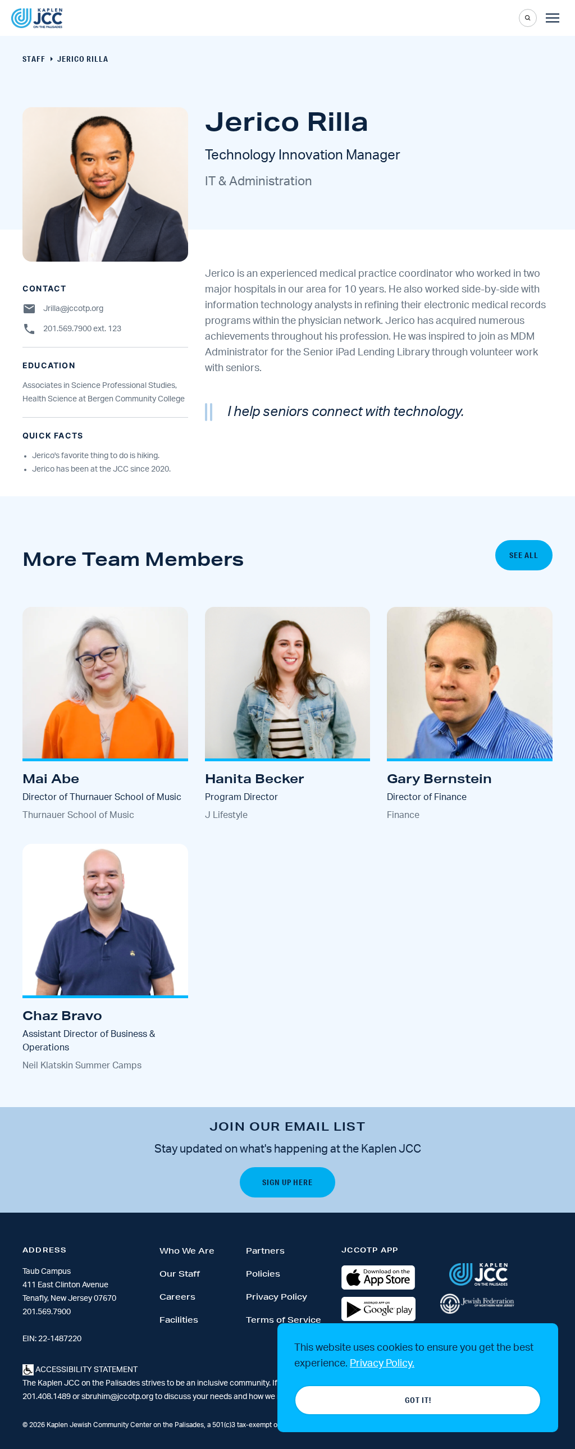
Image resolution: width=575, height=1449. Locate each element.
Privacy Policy (276, 1297)
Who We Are (187, 1251)
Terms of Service (283, 1320)
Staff (33, 58)
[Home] (36, 18)
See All (524, 555)
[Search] (528, 18)
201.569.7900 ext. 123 (82, 329)
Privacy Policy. (382, 1364)
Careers (177, 1297)
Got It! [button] (418, 1400)
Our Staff (179, 1274)
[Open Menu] (552, 18)
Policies (263, 1274)
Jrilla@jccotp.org (73, 309)
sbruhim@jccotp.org (117, 1397)
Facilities (178, 1320)
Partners (265, 1251)
